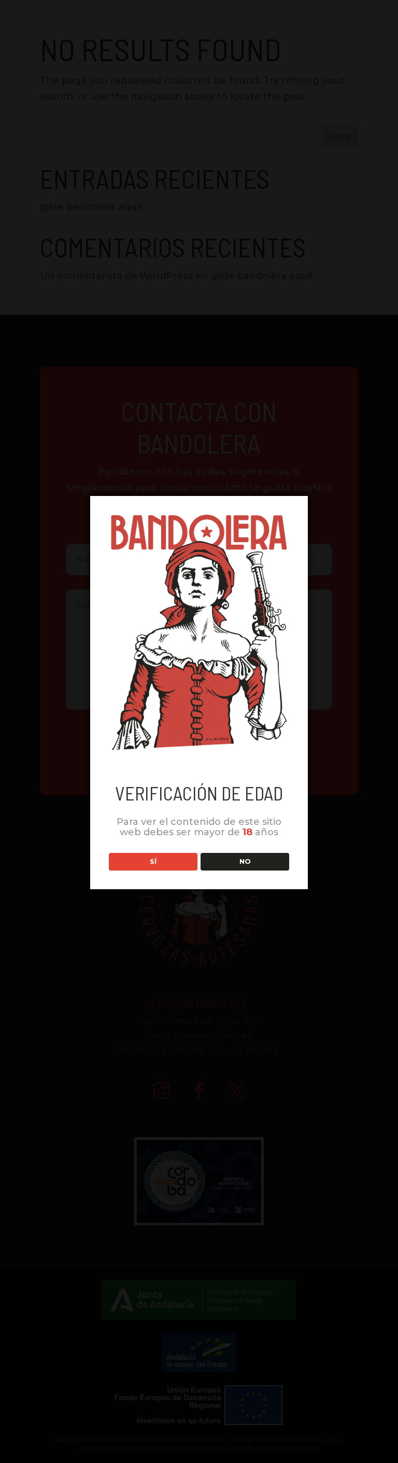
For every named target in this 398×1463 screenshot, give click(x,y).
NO (245, 861)
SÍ (153, 861)
